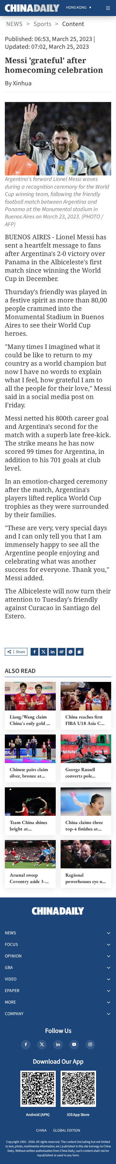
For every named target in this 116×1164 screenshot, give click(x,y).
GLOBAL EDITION (66, 1130)
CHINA (41, 1130)
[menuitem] (76, 8)
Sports (42, 24)
